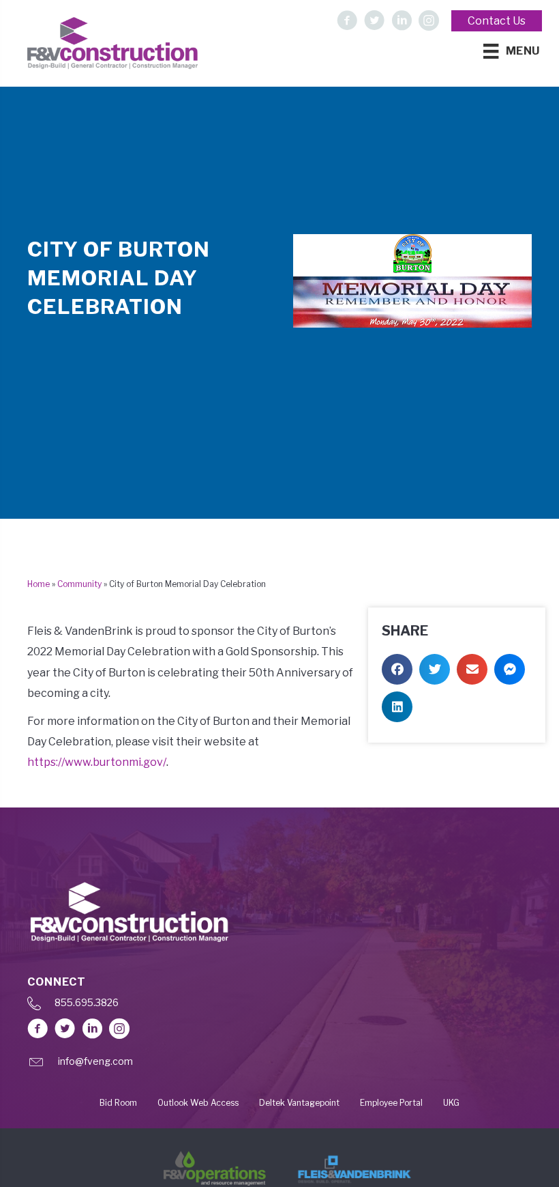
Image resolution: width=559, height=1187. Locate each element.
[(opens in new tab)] (215, 1167)
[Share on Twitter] (434, 669)
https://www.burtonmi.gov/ (96, 762)
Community (79, 584)
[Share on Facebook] (397, 669)
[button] (347, 20)
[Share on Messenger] (509, 669)
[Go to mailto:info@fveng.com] (279, 1065)
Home (38, 584)
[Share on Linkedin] (397, 706)
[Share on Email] (472, 669)
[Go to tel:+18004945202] (279, 1006)
